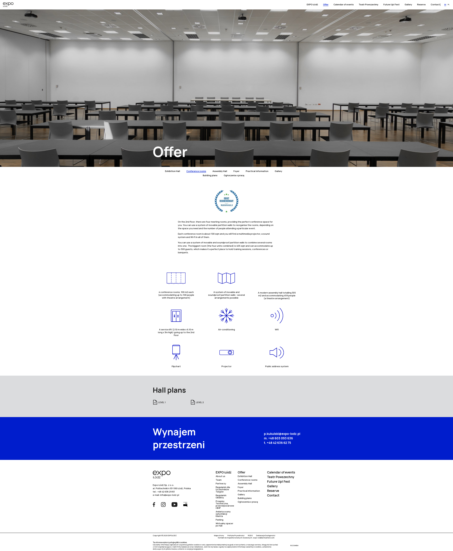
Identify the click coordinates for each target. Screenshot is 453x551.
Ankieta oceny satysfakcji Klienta (223, 513)
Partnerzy (221, 483)
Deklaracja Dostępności (265, 535)
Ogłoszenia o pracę (248, 501)
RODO (250, 535)
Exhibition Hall (245, 476)
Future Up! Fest (278, 481)
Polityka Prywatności (235, 535)
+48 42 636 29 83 (166, 491)
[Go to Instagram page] (163, 504)
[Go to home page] (8, 4)
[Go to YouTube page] (174, 504)
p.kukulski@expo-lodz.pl (282, 434)
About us (220, 476)
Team (219, 479)
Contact (273, 495)
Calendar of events (281, 472)
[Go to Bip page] (185, 504)
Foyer (240, 487)
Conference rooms (247, 479)
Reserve (273, 491)
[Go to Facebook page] (154, 504)
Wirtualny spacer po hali (224, 524)
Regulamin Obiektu (221, 496)
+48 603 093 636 (280, 438)
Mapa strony (219, 535)
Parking (219, 519)
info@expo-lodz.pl (169, 495)
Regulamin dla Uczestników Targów (223, 489)
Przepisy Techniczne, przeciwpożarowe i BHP (225, 504)
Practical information (249, 490)
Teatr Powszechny (280, 477)
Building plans (245, 498)
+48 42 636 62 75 (279, 443)
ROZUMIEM (294, 545)
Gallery (241, 494)
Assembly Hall (245, 483)
